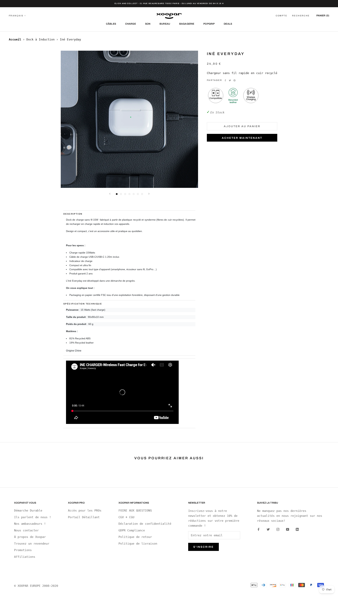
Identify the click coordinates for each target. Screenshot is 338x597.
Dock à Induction (40, 39)
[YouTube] (287, 529)
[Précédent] (109, 194)
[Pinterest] (234, 80)
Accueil (15, 39)
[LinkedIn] (297, 529)
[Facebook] (225, 80)
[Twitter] (230, 80)
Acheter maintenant (242, 137)
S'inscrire (203, 546)
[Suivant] (148, 194)
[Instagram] (277, 529)
